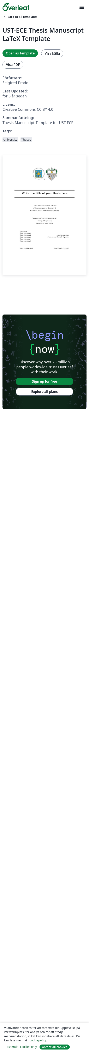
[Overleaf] (15, 7)
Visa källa (52, 53)
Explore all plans (44, 391)
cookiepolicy (38, 1040)
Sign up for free (44, 381)
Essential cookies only (22, 1047)
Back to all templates (20, 17)
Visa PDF (13, 64)
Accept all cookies (54, 1047)
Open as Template (20, 53)
